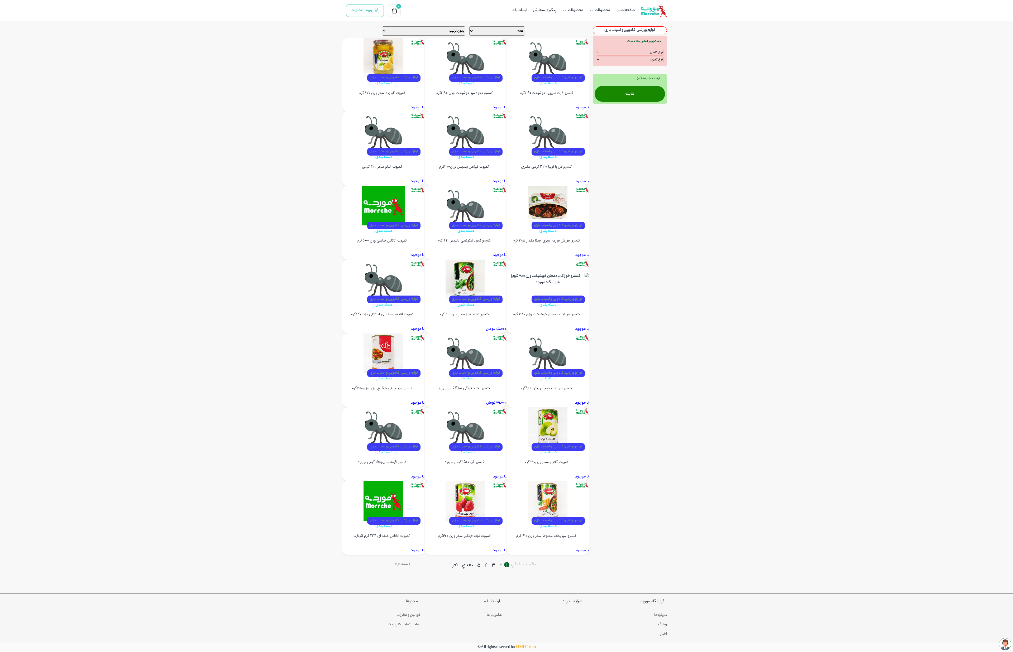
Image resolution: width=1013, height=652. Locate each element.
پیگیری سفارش (544, 10)
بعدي (467, 565)
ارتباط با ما (519, 10)
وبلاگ (662, 625)
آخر (455, 565)
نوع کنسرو (656, 52)
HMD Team (526, 647)
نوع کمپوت (656, 59)
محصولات (602, 10)
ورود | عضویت (361, 10)
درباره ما (660, 615)
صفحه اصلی (626, 10)
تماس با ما (495, 615)
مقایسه (629, 93)
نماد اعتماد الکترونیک (404, 625)
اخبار (663, 634)
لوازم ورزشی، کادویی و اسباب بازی (558, 78)
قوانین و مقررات (408, 615)
